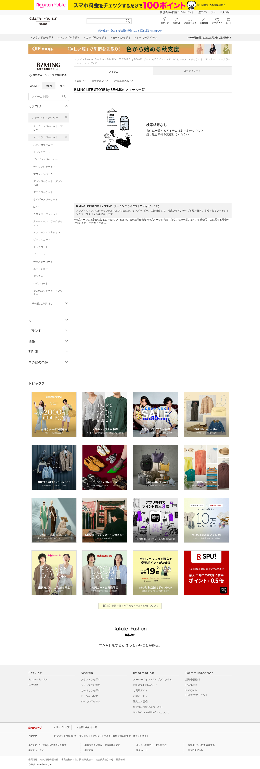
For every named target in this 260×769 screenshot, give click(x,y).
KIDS (62, 85)
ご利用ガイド (140, 690)
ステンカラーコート (44, 144)
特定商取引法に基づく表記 (147, 706)
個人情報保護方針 (49, 759)
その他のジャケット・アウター (48, 292)
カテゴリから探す (90, 690)
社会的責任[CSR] (104, 759)
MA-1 (36, 206)
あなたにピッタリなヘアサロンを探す (47, 745)
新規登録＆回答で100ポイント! (177, 12)
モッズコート (40, 246)
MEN (49, 85)
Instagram (191, 690)
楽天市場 (225, 12)
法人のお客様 (140, 701)
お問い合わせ (140, 695)
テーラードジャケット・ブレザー (48, 128)
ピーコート (39, 254)
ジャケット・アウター (45, 117)
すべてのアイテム (90, 701)
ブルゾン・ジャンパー (45, 159)
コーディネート (192, 70)
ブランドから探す (90, 679)
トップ (77, 59)
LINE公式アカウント (196, 695)
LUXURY (33, 684)
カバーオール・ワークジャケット (48, 223)
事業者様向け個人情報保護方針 (77, 759)
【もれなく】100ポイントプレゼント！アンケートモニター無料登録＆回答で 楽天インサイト (101, 736)
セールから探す (89, 695)
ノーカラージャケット (45, 137)
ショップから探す (90, 684)
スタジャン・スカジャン (46, 232)
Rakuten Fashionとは (145, 684)
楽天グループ (205, 12)
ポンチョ (38, 276)
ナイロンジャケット (44, 166)
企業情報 (32, 759)
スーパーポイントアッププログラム (152, 679)
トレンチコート (41, 152)
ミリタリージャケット (45, 214)
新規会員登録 (192, 679)
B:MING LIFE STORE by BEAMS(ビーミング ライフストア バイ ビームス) (147, 59)
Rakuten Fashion (94, 59)
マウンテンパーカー (44, 173)
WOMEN (35, 85)
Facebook (191, 684)
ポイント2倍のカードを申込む (151, 745)
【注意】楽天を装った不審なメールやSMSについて (130, 605)
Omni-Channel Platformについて (151, 712)
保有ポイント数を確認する (201, 745)
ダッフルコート (41, 239)
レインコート (40, 283)
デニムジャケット (43, 192)
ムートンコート (41, 268)
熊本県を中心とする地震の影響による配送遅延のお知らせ (130, 30)
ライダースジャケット (45, 199)
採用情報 (120, 759)
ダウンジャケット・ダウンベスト (48, 183)
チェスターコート (43, 261)
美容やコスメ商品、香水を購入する (102, 745)
